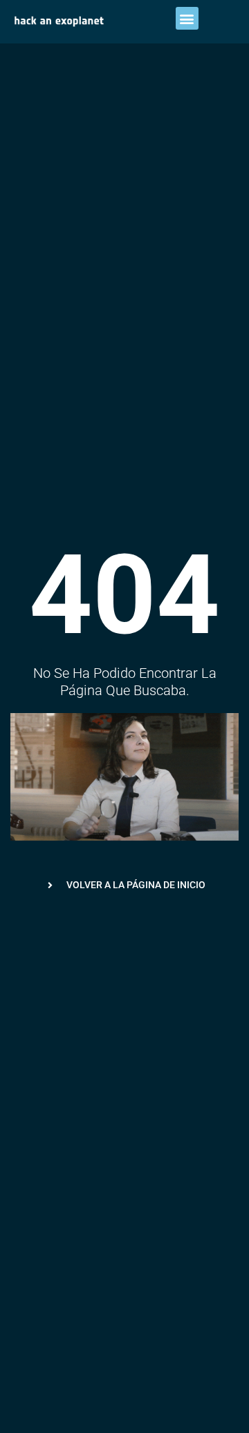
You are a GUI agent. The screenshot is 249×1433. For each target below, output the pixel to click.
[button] (187, 18)
